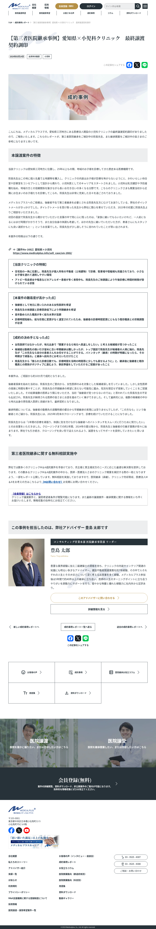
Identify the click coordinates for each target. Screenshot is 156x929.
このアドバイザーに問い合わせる (96, 598)
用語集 (62, 886)
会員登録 (67, 6)
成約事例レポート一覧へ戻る (78, 626)
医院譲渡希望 (20, 13)
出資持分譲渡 (34, 56)
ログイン (91, 6)
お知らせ (12, 880)
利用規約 (12, 886)
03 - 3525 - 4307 (133, 857)
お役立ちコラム (66, 868)
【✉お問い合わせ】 (52, 482)
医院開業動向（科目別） (70, 880)
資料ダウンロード (133, 13)
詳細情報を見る (96, 609)
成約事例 (91, 13)
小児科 (47, 56)
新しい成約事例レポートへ (26, 626)
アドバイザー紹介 (16, 868)
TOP (10, 22)
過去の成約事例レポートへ (129, 626)
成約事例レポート (22, 22)
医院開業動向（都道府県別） (73, 874)
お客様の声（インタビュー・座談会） (77, 856)
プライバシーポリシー (19, 892)
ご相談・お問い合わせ (131, 870)
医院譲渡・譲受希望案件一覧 (22, 910)
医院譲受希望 (44, 13)
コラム (110, 13)
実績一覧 (12, 874)
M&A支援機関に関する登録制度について (27, 898)
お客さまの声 (68, 13)
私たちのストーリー (18, 862)
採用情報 (46, 6)
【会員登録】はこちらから (26, 493)
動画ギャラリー (66, 898)
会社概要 (34, 6)
